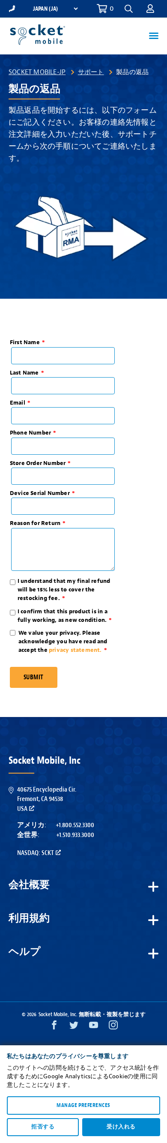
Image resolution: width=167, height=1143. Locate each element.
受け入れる (121, 1126)
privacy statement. (75, 650)
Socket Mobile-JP (37, 72)
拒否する (42, 1126)
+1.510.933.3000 (75, 835)
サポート (91, 72)
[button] (150, 8)
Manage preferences (83, 1105)
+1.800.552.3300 (75, 825)
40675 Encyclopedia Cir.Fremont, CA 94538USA (46, 799)
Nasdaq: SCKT (35, 853)
